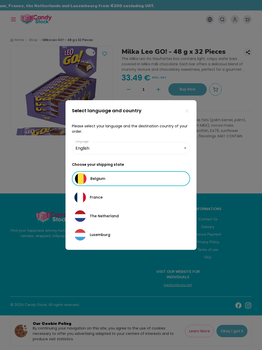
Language (82, 141)
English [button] (82, 148)
